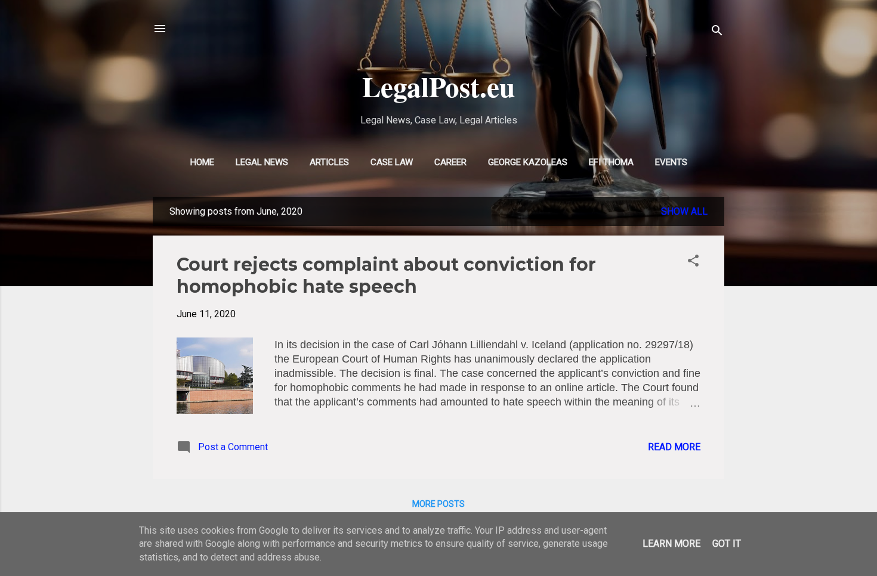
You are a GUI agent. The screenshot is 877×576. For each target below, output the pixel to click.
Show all (684, 211)
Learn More (671, 543)
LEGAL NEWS (262, 162)
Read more (674, 447)
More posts (438, 504)
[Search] (717, 32)
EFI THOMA (611, 162)
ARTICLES (329, 162)
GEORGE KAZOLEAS (527, 162)
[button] (693, 262)
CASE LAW (391, 162)
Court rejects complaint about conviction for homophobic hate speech (386, 275)
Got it (726, 543)
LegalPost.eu (438, 86)
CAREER (450, 162)
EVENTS (671, 162)
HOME (202, 162)
